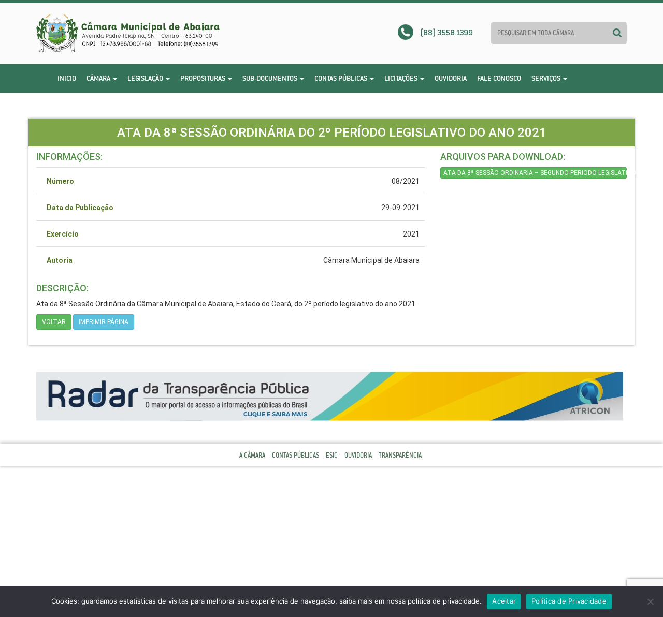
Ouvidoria (451, 78)
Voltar (54, 322)
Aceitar (504, 601)
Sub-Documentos (270, 78)
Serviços (546, 78)
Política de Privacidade (569, 601)
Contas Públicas (341, 78)
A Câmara (252, 455)
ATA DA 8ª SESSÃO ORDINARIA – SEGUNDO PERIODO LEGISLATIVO (535, 173)
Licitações (401, 78)
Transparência (400, 455)
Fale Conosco (499, 78)
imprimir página (103, 322)
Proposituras (203, 78)
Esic (332, 455)
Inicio (66, 78)
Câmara (99, 78)
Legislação (146, 78)
